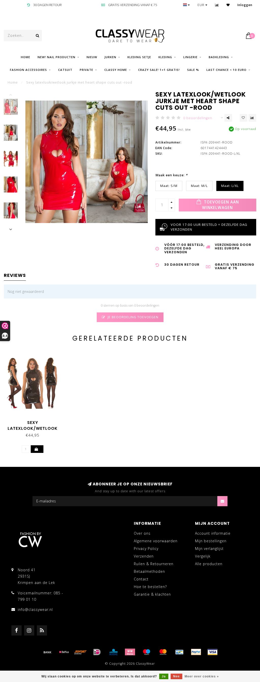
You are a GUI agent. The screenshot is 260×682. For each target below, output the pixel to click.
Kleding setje (139, 57)
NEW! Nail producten (56, 57)
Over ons (142, 533)
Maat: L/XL (230, 186)
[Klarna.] (130, 652)
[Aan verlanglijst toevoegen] (243, 118)
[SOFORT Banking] (80, 652)
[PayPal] (196, 652)
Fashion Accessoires (28, 70)
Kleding (165, 57)
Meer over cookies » (202, 676)
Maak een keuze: (171, 175)
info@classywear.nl (35, 609)
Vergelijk (202, 556)
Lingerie (190, 57)
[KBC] (113, 652)
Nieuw (92, 57)
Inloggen (244, 5)
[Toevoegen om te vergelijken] (252, 118)
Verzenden (144, 556)
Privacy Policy (146, 548)
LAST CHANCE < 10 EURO (226, 70)
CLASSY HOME (115, 70)
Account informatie (213, 533)
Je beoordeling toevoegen (132, 317)
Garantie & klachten (152, 594)
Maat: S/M (168, 186)
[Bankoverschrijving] (47, 652)
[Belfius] (64, 652)
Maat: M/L (199, 186)
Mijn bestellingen (210, 540)
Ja (164, 676)
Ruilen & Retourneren (153, 563)
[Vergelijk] (217, 5)
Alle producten (208, 563)
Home (25, 57)
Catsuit (65, 70)
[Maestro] (146, 652)
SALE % (193, 70)
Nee (176, 676)
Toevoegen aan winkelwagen (220, 204)
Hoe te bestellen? (150, 586)
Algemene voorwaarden (155, 540)
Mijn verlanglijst (209, 548)
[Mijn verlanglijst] (228, 5)
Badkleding (219, 57)
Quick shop (35, 421)
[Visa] (212, 652)
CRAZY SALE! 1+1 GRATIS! (159, 70)
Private (86, 70)
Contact (141, 579)
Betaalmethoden (149, 571)
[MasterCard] (163, 652)
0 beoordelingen (197, 118)
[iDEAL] (97, 652)
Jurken (110, 57)
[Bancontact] (179, 652)
